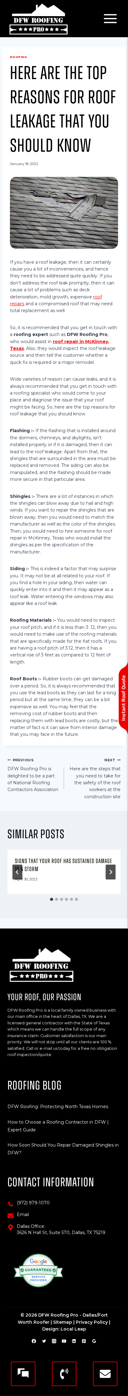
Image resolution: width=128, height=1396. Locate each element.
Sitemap (62, 1322)
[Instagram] (54, 1341)
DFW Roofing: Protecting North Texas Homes (57, 1106)
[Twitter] (44, 1341)
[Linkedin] (74, 1341)
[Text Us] (23, 1374)
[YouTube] (64, 1341)
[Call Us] (64, 1374)
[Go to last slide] (17, 872)
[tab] (51, 899)
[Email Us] (105, 1374)
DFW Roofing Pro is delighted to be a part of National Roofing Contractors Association (32, 775)
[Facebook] (34, 1341)
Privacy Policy (92, 1322)
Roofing (18, 57)
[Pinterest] (84, 1341)
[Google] (94, 1341)
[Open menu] (110, 18)
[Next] (111, 872)
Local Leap (73, 1329)
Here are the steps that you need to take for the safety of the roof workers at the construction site (95, 778)
